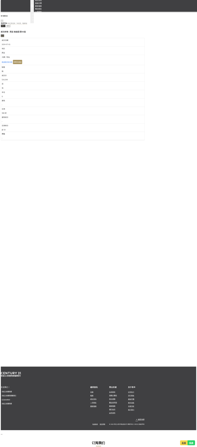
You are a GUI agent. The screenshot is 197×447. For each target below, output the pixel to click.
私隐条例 (95, 424)
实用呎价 (5, 125)
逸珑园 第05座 (7, 62)
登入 (3, 26)
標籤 (3, 134)
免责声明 (102, 424)
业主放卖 (112, 392)
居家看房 (38, 6)
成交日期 (5, 40)
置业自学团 (113, 402)
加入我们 (131, 410)
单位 (3, 92)
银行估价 (112, 409)
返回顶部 (139, 419)
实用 (3, 109)
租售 (3, 67)
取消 (8, 26)
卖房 (183, 442)
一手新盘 (38, 11)
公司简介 (131, 392)
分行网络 (131, 395)
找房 (191, 442)
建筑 (3, 100)
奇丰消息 (131, 403)
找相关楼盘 (17, 62)
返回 (2, 36)
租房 (91, 395)
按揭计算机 (39, 17)
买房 (91, 392)
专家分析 (131, 406)
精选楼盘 (38, 8)
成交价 (4, 75)
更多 (36, 20)
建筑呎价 (5, 117)
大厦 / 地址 (6, 57)
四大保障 (38, 14)
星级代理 (38, 3)
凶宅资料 (112, 413)
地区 (3, 48)
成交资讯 (93, 399)
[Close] (1, 434)
